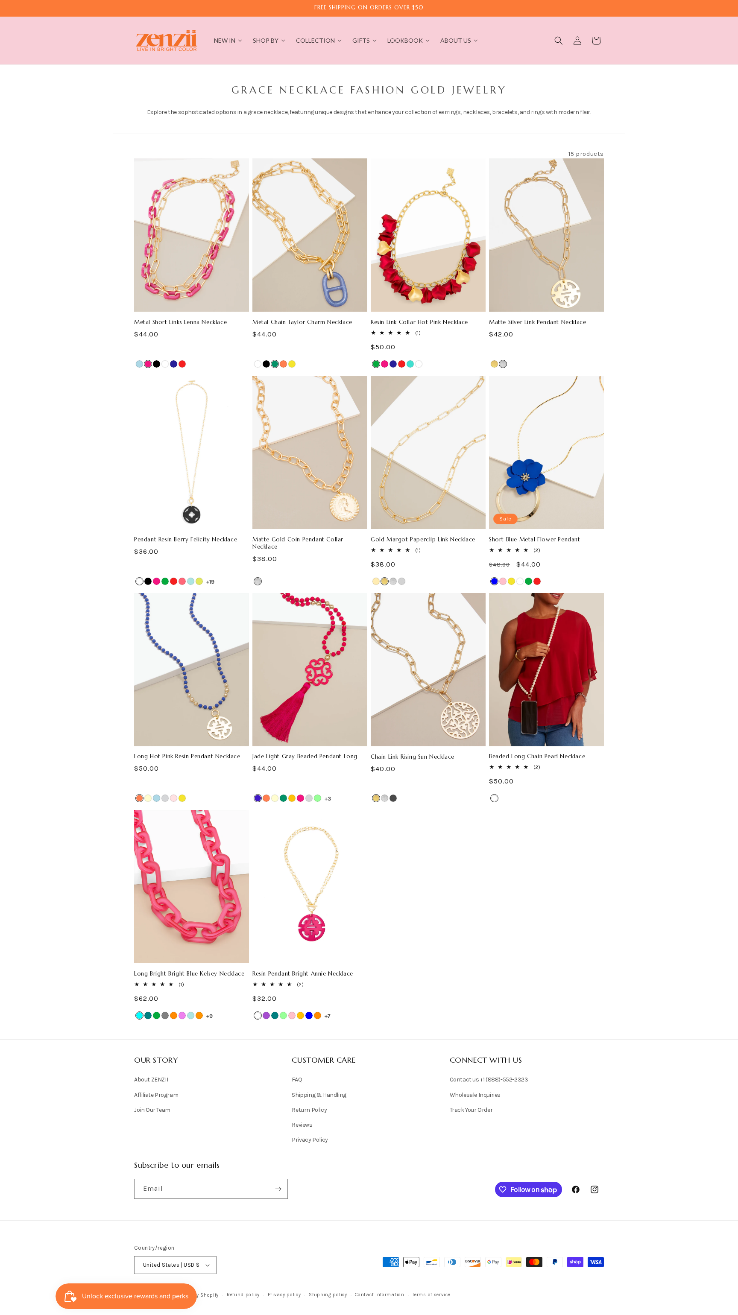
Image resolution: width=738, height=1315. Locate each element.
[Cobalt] (257, 798)
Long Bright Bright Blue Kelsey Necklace (189, 973)
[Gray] (165, 1015)
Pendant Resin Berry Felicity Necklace (185, 539)
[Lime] (199, 581)
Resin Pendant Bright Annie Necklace (302, 973)
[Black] (156, 364)
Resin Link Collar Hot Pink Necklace (419, 322)
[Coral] (283, 364)
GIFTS (361, 40)
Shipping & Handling (319, 1095)
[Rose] (173, 798)
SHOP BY (265, 40)
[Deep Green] (274, 364)
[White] (165, 364)
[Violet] (182, 1015)
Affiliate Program (156, 1095)
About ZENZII (151, 1079)
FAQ (297, 1079)
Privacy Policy (310, 1139)
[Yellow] (292, 364)
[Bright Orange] (199, 1015)
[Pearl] (494, 798)
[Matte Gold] (494, 364)
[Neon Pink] (182, 581)
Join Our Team (152, 1109)
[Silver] (401, 581)
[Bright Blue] (190, 581)
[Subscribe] (278, 1189)
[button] (558, 40)
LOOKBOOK (405, 40)
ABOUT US (455, 40)
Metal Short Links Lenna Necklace (180, 322)
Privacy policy (284, 1294)
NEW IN (224, 40)
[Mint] (317, 798)
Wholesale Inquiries (475, 1095)
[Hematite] (393, 798)
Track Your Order (471, 1109)
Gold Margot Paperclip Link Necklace (423, 539)
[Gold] (376, 581)
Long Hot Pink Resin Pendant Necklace (187, 756)
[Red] (182, 364)
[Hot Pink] (148, 364)
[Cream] (148, 798)
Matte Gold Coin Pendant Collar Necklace (297, 543)
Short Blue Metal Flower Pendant (534, 539)
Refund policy (243, 1294)
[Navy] (173, 364)
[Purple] (266, 1015)
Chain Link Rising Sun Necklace (412, 757)
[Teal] (148, 1015)
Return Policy (309, 1109)
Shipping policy (328, 1294)
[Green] (376, 364)
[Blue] (494, 581)
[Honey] (292, 798)
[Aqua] (139, 1015)
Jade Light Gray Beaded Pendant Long (304, 756)
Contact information (379, 1294)
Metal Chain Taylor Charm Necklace (302, 322)
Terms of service (431, 1294)
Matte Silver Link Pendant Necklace (537, 322)
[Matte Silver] (503, 364)
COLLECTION (315, 40)
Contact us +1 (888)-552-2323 (489, 1079)
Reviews (302, 1124)
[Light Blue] (139, 364)
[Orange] (173, 1015)
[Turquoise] (410, 364)
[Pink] (503, 581)
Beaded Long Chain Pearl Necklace (537, 756)
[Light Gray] (165, 798)
